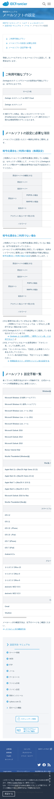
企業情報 (9, 749)
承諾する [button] (9, 794)
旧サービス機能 (15, 708)
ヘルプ (24, 23)
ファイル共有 (14, 683)
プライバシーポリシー (23, 771)
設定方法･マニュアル (13, 26)
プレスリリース (27, 752)
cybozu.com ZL (15, 702)
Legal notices (7, 771)
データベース (14, 677)
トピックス (27, 749)
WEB (11, 659)
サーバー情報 (14, 653)
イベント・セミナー (27, 756)
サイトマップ (9, 759)
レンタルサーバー (37, 23)
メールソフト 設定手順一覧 (20, 48)
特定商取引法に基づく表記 (43, 771)
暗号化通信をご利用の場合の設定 (16, 256)
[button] (42, 788)
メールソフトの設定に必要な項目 (22, 43)
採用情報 (9, 752)
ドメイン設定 (14, 689)
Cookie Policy (17, 783)
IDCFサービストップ (11, 23)
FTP (11, 665)
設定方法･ (20, 645)
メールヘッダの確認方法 (15, 629)
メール (26, 26)
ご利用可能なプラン (17, 39)
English (9, 756)
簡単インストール (16, 696)
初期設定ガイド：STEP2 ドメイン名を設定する (29, 361)
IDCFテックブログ (44, 749)
